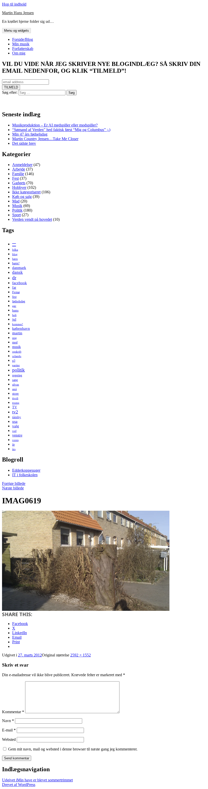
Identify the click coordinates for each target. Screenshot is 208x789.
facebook (19, 283)
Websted (9, 739)
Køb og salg (22, 196)
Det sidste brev (24, 143)
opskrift (16, 351)
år (13, 444)
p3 (13, 360)
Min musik (20, 44)
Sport (16, 215)
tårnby (16, 417)
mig (14, 338)
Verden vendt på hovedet (32, 219)
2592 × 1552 (80, 655)
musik (16, 347)
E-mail (9, 730)
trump (15, 402)
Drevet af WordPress (18, 784)
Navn (8, 721)
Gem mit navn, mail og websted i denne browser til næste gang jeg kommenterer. (72, 749)
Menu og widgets (16, 30)
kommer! (17, 324)
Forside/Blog (22, 39)
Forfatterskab (22, 48)
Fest (15, 178)
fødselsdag (18, 301)
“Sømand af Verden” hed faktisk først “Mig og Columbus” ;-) (61, 129)
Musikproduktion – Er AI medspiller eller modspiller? (55, 125)
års (13, 449)
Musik (17, 206)
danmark (19, 267)
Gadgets (18, 183)
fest (14, 297)
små (14, 389)
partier (16, 365)
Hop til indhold (14, 4)
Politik (17, 210)
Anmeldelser (22, 164)
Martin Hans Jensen (18, 13)
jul (14, 319)
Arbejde (18, 169)
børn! (16, 263)
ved (14, 431)
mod (15, 342)
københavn (21, 328)
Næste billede (13, 488)
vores (15, 440)
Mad (16, 201)
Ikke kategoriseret (26, 192)
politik (18, 370)
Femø (16, 292)
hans (15, 310)
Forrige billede (13, 483)
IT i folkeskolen (25, 475)
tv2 (15, 411)
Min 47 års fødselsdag (29, 134)
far (14, 287)
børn (15, 259)
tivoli (15, 398)
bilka (15, 249)
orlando (16, 356)
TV (14, 407)
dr (14, 277)
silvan (15, 384)
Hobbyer (19, 187)
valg (15, 426)
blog (15, 254)
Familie (18, 174)
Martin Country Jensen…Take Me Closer (45, 139)
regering (17, 375)
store (15, 393)
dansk (17, 272)
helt (14, 315)
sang (15, 380)
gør (14, 306)
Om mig (18, 53)
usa (15, 421)
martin (17, 333)
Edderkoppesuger (26, 470)
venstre (17, 435)
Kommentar (13, 712)
